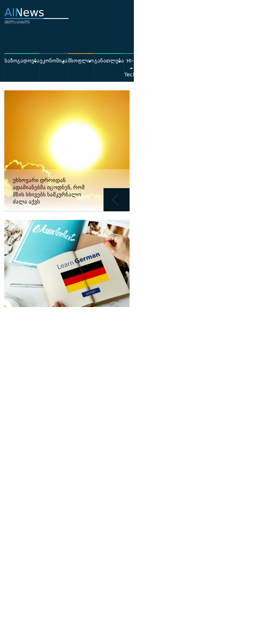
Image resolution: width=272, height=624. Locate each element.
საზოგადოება (22, 61)
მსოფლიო (81, 61)
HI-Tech (130, 68)
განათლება (109, 61)
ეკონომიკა (53, 61)
